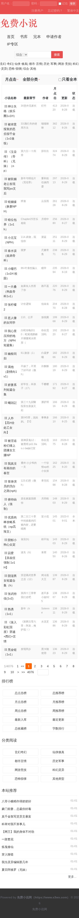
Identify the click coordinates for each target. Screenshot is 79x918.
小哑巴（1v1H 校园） (10, 273)
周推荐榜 (58, 710)
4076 (30, 672)
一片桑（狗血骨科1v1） (10, 291)
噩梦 (23, 250)
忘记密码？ (55, 10)
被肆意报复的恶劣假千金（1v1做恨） (10, 134)
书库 (24, 37)
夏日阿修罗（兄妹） (15, 869)
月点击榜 (21, 702)
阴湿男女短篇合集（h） (10, 580)
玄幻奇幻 (21, 752)
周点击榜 (21, 710)
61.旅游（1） (28, 352)
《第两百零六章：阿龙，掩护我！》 (28, 625)
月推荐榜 (58, 702)
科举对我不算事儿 (13, 824)
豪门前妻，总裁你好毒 (16, 809)
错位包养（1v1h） (10, 224)
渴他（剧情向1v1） (10, 371)
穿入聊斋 (7, 854)
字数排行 (58, 728)
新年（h (25, 608)
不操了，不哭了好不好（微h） (28, 370)
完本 (37, 37)
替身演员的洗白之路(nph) (10, 486)
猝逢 (23, 201)
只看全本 (69, 79)
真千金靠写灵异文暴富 (16, 816)
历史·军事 (50, 63)
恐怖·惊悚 (15, 68)
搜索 (57, 54)
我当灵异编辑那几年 (15, 862)
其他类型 (58, 778)
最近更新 (58, 719)
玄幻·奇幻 (6, 63)
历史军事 (58, 761)
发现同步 (26, 649)
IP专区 (12, 44)
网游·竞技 (64, 63)
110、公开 (27, 317)
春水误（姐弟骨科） (10, 255)
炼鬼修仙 (7, 847)
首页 (11, 37)
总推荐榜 (58, 693)
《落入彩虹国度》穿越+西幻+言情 (10, 632)
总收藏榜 (21, 728)
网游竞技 (21, 770)
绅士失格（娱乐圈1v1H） (10, 111)
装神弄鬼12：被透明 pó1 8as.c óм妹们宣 (29, 444)
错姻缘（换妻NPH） (10, 206)
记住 (65, 3)
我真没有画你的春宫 (10, 468)
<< (22, 666)
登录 (72, 3)
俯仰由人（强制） (10, 504)
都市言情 (21, 761)
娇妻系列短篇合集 (10, 389)
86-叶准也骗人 (29, 268)
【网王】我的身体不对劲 (18, 831)
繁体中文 (73, 10)
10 (12, 672)
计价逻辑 (26, 303)
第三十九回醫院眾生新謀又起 (28, 406)
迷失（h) (26, 552)
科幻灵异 (58, 770)
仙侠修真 (58, 752)
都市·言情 (35, 63)
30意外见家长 (28, 105)
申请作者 (54, 37)
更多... (72, 876)
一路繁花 (7, 839)
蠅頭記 (12, 402)
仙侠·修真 (21, 63)
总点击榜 (21, 693)
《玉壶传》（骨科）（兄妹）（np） (10, 161)
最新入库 (21, 719)
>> (23, 672)
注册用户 (37, 10)
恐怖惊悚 (21, 778)
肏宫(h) (25, 539)
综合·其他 (29, 68)
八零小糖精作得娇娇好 (16, 801)
